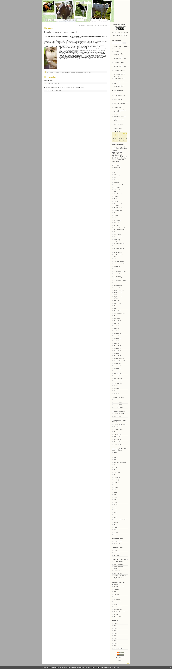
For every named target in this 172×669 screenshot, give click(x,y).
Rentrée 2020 (117, 348)
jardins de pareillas (118, 564)
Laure (115, 502)
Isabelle (116, 490)
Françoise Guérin (118, 434)
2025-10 (116, 623)
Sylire (115, 529)
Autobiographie (118, 175)
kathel (115, 497)
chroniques (117, 187)
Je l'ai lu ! (116, 223)
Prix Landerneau (118, 310)
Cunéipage (120, 407)
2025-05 (116, 635)
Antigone (116, 83)
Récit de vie (117, 318)
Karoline (116, 492)
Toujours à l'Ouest (118, 617)
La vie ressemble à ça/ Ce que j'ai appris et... (120, 58)
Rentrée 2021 (117, 350)
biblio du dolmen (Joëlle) (120, 462)
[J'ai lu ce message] (170, 667)
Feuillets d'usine (118, 210)
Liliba (115, 550)
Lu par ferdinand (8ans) (120, 274)
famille (123, 158)
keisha (115, 49)
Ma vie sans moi (118, 606)
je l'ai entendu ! (117, 220)
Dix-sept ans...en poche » (101, 25)
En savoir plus (115, 667)
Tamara (116, 532)
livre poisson (117, 266)
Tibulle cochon (117, 543)
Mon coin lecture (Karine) (120, 519)
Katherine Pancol (118, 436)
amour (114, 160)
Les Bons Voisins (118, 107)
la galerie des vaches (119, 243)
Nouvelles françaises (119, 290)
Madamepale (120, 404)
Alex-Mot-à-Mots (118, 73)
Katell (115, 495)
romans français (118, 373)
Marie (115, 517)
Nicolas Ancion (117, 439)
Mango (115, 515)
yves (115, 534)
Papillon (116, 525)
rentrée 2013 (117, 331)
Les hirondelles (118, 570)
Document (116, 196)
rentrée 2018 (117, 343)
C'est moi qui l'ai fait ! (119, 413)
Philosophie (117, 301)
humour (115, 153)
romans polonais (118, 378)
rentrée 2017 (117, 341)
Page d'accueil (90, 25)
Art (114, 172)
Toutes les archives (118, 648)
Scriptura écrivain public (120, 424)
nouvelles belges (118, 285)
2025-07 (116, 630)
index (115, 218)
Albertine (116, 455)
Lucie (115, 510)
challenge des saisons (119, 185)
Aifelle (115, 81)
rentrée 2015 (117, 335)
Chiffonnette (117, 472)
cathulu (116, 51)
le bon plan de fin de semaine (61, 72)
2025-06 (116, 633)
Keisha (115, 500)
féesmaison (117, 599)
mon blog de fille (118, 609)
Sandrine (116, 527)
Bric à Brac (116, 182)
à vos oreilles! (117, 167)
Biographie (116, 180)
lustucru (116, 604)
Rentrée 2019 (117, 346)
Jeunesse (116, 232)
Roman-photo (117, 368)
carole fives (116, 158)
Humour (116, 215)
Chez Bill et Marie (118, 561)
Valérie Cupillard (118, 416)
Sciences (116, 385)
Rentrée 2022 (117, 353)
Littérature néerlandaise (120, 264)
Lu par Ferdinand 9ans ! (120, 280)
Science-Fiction (118, 383)
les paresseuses (118, 602)
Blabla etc (116, 594)
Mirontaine (116, 555)
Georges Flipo (117, 441)
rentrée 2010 (117, 323)
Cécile (115, 470)
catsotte (116, 596)
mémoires (116, 283)
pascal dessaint (118, 148)
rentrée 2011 (117, 326)
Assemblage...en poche (120, 116)
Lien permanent (71, 72)
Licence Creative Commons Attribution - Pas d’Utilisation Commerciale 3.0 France (120, 35)
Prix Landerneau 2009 (119, 313)
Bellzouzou (117, 592)
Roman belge (117, 363)
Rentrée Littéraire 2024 (119, 358)
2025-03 (116, 640)
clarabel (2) (117, 480)
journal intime (117, 234)
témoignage (117, 388)
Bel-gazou (116, 589)
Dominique (116, 482)
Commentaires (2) (79, 72)
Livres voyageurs (118, 269)
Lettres (115, 259)
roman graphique (118, 365)
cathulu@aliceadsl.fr (120, 657)
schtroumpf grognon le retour (119, 156)
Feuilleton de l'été (118, 208)
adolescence (117, 152)
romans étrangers (118, 371)
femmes (115, 147)
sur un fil (116, 614)
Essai (115, 199)
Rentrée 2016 (117, 338)
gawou (115, 485)
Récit (115, 316)
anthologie (116, 170)
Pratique (116, 308)
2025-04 (116, 638)
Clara (115, 475)
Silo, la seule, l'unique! (119, 611)
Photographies (117, 303)
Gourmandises (117, 213)
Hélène (116, 487)
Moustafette (117, 522)
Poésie (115, 306)
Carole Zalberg (117, 444)
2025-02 (116, 643)
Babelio (116, 460)
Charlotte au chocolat (119, 587)
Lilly (115, 507)
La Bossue (122, 49)
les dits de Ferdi (118, 252)
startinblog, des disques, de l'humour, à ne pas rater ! (120, 577)
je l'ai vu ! (116, 225)
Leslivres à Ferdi (118, 541)
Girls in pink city (118, 573)
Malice (115, 512)
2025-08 (116, 628)
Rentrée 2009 (117, 321)
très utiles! (116, 393)
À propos (120, 660)
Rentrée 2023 (117, 356)
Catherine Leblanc (118, 429)
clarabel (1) (117, 477)
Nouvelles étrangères (119, 288)
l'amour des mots (118, 237)
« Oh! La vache (82, 25)
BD (115, 177)
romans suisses (118, 380)
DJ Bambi (122, 62)
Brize (115, 465)
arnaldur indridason (118, 160)
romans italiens (117, 375)
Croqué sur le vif (118, 194)
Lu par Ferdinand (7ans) (120, 271)
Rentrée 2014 (117, 333)
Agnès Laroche (117, 426)
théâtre (115, 390)
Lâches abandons (118, 246)
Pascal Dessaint (118, 432)
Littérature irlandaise (119, 261)
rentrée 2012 (117, 328)
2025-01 (116, 645)
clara (52, 83)
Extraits (116, 201)
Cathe (115, 467)
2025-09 (116, 625)
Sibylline (116, 504)
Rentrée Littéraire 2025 (119, 360)
